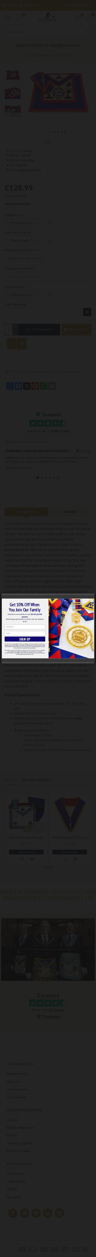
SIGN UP (24, 639)
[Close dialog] (91, 601)
